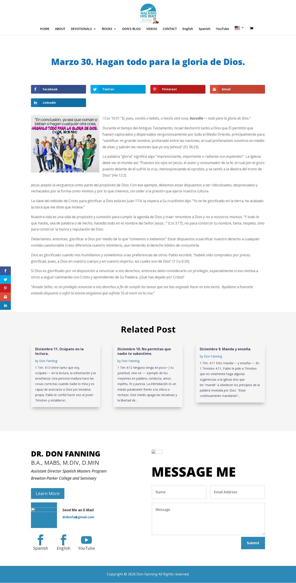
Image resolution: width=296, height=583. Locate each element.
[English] (239, 30)
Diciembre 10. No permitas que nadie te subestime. (144, 351)
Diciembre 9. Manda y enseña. (225, 349)
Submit (253, 543)
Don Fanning (48, 361)
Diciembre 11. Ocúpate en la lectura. (59, 351)
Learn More (48, 493)
